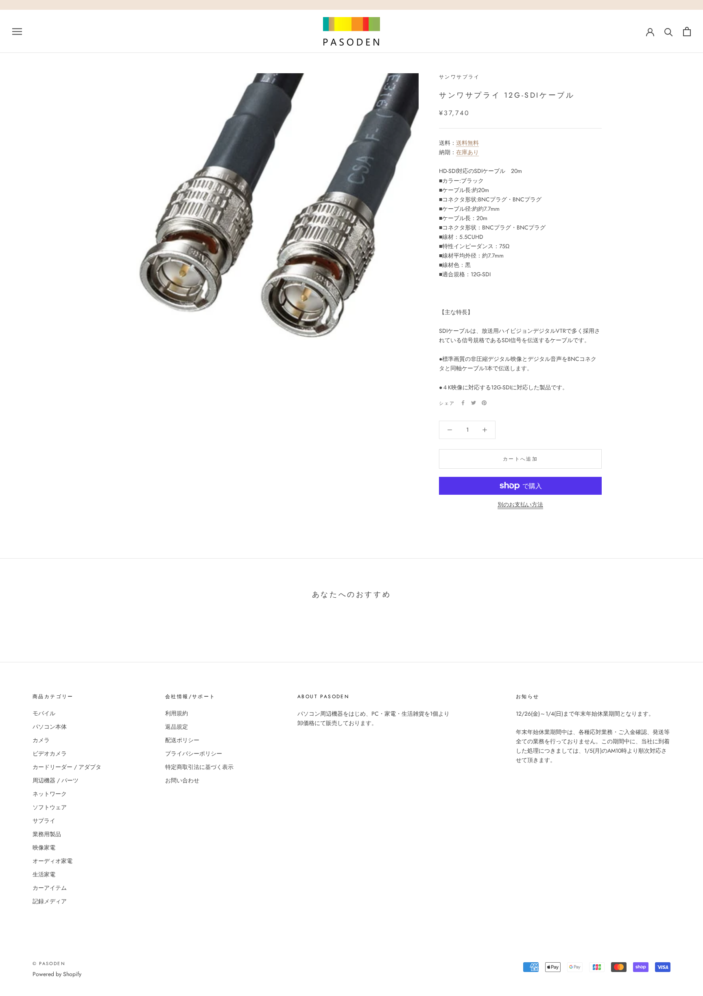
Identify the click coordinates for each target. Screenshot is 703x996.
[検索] (668, 31)
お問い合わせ (182, 780)
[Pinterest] (484, 402)
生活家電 (44, 874)
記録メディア (50, 901)
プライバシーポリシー (193, 753)
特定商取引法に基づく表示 (199, 767)
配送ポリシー (182, 740)
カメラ (41, 740)
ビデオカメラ (50, 753)
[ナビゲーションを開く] (17, 31)
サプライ (44, 821)
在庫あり (467, 152)
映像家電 (44, 847)
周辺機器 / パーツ (56, 780)
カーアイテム (50, 888)
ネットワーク (50, 794)
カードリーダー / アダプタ (67, 767)
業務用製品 (47, 834)
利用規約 (176, 713)
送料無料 (467, 143)
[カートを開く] (687, 31)
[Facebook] (463, 402)
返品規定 (176, 727)
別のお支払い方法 (520, 504)
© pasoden (49, 963)
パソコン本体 (50, 727)
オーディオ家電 (52, 861)
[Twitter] (473, 402)
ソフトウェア (50, 807)
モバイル (44, 713)
